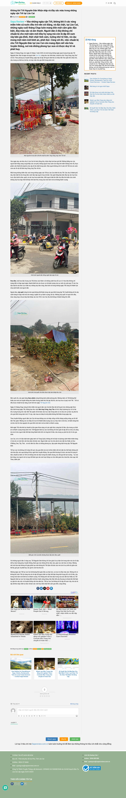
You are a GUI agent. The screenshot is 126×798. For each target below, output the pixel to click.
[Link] (39, 716)
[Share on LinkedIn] (51, 588)
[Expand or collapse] (113, 39)
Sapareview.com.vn (40, 744)
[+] (45, 715)
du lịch (34, 648)
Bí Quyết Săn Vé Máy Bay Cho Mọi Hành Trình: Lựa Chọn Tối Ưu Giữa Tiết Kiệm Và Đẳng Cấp (102, 109)
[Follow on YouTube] (111, 3)
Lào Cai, (38, 55)
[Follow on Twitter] (22, 783)
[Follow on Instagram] (15, 783)
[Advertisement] (100, 22)
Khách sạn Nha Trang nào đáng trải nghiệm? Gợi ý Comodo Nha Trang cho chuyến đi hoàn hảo (102, 102)
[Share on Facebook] (37, 588)
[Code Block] (37, 716)
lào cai (39, 648)
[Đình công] (26, 716)
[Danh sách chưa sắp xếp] (32, 716)
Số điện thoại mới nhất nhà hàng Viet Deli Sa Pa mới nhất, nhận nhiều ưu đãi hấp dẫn (102, 94)
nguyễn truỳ (31, 16)
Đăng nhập (75, 704)
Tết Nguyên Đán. (45, 403)
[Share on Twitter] (41, 588)
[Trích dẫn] (34, 716)
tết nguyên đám (47, 648)
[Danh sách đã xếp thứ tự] (29, 716)
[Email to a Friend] (44, 588)
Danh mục (36, 3)
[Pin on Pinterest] (47, 588)
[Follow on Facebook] (106, 3)
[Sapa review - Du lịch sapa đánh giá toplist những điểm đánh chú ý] (18, 3)
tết (42, 648)
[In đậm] (19, 716)
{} (42, 715)
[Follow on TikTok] (18, 783)
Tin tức (26, 648)
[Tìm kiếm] (115, 3)
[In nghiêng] (21, 716)
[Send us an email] (108, 3)
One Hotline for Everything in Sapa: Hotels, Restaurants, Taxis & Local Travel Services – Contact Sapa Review (102, 80)
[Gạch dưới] (24, 716)
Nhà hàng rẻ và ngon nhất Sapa (99, 86)
